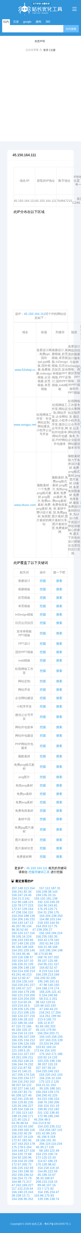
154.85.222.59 (47, 1171)
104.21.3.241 (21, 898)
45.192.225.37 (22, 1029)
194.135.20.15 (46, 895)
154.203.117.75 (46, 926)
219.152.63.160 (22, 1126)
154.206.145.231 (23, 919)
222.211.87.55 (21, 1067)
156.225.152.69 (22, 1168)
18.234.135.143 (22, 981)
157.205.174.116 (23, 1074)
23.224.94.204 (49, 1043)
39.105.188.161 (50, 1088)
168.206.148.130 (23, 967)
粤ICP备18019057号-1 (57, 1223)
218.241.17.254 (50, 1012)
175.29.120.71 (47, 909)
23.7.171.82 (45, 1188)
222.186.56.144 (22, 1023)
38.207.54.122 (22, 1085)
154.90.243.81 (47, 905)
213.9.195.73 (47, 1019)
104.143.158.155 (51, 1036)
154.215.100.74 (46, 1154)
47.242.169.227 (22, 1185)
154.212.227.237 (23, 1054)
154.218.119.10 (48, 1168)
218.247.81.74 (22, 1092)
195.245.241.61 (48, 981)
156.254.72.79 (22, 1178)
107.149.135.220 (23, 943)
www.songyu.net (25, 424)
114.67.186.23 (47, 1161)
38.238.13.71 (21, 1195)
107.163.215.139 (51, 1040)
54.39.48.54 (20, 1123)
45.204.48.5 (42, 1119)
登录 (45, 50)
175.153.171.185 (51, 1054)
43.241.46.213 (22, 974)
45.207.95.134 (22, 926)
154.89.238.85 (22, 1047)
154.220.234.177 (23, 1078)
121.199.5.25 (21, 1050)
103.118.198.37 (22, 957)
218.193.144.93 (48, 922)
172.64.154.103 (45, 1050)
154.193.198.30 (22, 1171)
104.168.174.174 (47, 988)
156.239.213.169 (47, 974)
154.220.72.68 (22, 1154)
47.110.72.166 (21, 1026)
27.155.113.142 (22, 1112)
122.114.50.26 (21, 1002)
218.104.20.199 (22, 1161)
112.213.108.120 (23, 1012)
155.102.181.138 (45, 898)
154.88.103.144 (50, 919)
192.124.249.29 (48, 902)
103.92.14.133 (47, 1057)
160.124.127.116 (23, 933)
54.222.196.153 (48, 1098)
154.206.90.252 (22, 1199)
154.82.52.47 (48, 967)
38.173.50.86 (43, 953)
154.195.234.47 (48, 1192)
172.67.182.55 (22, 1140)
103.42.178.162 (48, 940)
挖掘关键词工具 (39, 872)
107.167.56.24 (46, 1067)
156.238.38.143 (46, 891)
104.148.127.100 (23, 1150)
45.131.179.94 (46, 1029)
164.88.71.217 (22, 1181)
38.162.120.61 (46, 1002)
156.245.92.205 (45, 978)
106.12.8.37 (46, 1023)
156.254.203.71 (48, 1033)
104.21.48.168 (47, 947)
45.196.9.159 (46, 1136)
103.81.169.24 (46, 1047)
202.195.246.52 (22, 1174)
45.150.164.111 (34, 314)
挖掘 (43, 581)
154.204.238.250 (51, 915)
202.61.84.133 (49, 943)
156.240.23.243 (22, 1192)
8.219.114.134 (49, 971)
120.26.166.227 (22, 1105)
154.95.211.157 (48, 964)
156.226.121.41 (50, 991)
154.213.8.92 (41, 1123)
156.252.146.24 (22, 1060)
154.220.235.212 (49, 1126)
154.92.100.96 (22, 1157)
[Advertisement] (40, 95)
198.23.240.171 (22, 1116)
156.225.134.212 (23, 1040)
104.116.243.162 (23, 1081)
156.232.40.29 (22, 1133)
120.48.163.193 (45, 1005)
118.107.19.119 (22, 1136)
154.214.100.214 (23, 971)
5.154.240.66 (48, 995)
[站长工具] (40, 8)
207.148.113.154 (23, 888)
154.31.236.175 (48, 912)
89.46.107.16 (47, 1185)
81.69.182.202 (46, 1026)
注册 (53, 50)
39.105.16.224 (22, 936)
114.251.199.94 (50, 1016)
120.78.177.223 (22, 905)
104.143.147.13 (22, 922)
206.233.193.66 (22, 940)
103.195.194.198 (51, 950)
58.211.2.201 (48, 998)
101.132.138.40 (48, 1112)
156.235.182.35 (46, 936)
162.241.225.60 (22, 1098)
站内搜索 (71, 28)
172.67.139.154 (22, 909)
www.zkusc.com (25, 505)
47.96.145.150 (49, 985)
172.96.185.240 (48, 1116)
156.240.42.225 (46, 1095)
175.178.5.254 (22, 1147)
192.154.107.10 (22, 960)
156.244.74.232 (22, 1064)
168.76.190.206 (48, 1102)
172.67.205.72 (22, 1164)
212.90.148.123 (22, 902)
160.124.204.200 (23, 998)
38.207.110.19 (47, 1064)
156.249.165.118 (23, 1130)
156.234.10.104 (50, 1078)
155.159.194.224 (50, 933)
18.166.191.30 (46, 1140)
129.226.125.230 (23, 1009)
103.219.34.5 (21, 1005)
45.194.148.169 (22, 947)
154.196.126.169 (23, 1043)
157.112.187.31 (49, 888)
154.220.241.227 (23, 985)
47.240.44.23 (48, 1009)
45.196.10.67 (47, 1174)
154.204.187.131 (50, 1130)
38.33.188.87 (45, 1178)
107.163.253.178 (23, 1143)
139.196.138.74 (48, 1199)
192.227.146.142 (23, 1088)
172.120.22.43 (46, 1157)
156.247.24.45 (22, 895)
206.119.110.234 (50, 1143)
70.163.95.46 (21, 953)
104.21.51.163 (46, 1085)
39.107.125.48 (47, 960)
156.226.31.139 (22, 964)
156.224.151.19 (48, 1105)
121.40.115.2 (21, 1119)
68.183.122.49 (49, 1150)
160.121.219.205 (23, 995)
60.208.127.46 (22, 1095)
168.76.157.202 (48, 957)
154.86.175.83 (44, 1195)
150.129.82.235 (22, 1102)
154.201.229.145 (23, 950)
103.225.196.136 (49, 1060)
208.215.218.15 (46, 1181)
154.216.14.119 (22, 1033)
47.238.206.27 (42, 929)
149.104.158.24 (22, 1109)
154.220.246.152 (47, 1071)
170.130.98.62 (46, 1164)
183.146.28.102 (22, 1019)
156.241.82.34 (22, 891)
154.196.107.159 (23, 1036)
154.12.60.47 (21, 978)
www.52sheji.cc (25, 369)
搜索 (59, 581)
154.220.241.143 (50, 1074)
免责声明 (40, 41)
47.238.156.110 (22, 912)
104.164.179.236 (23, 991)
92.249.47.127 (22, 988)
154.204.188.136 (23, 915)
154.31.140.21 (22, 1071)
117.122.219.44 (22, 1188)
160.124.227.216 (23, 1016)
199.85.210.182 (48, 1109)
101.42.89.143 (46, 1133)
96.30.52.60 (20, 929)
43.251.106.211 (22, 1057)
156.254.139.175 (47, 1092)
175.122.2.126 (49, 1081)
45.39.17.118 (45, 1147)
